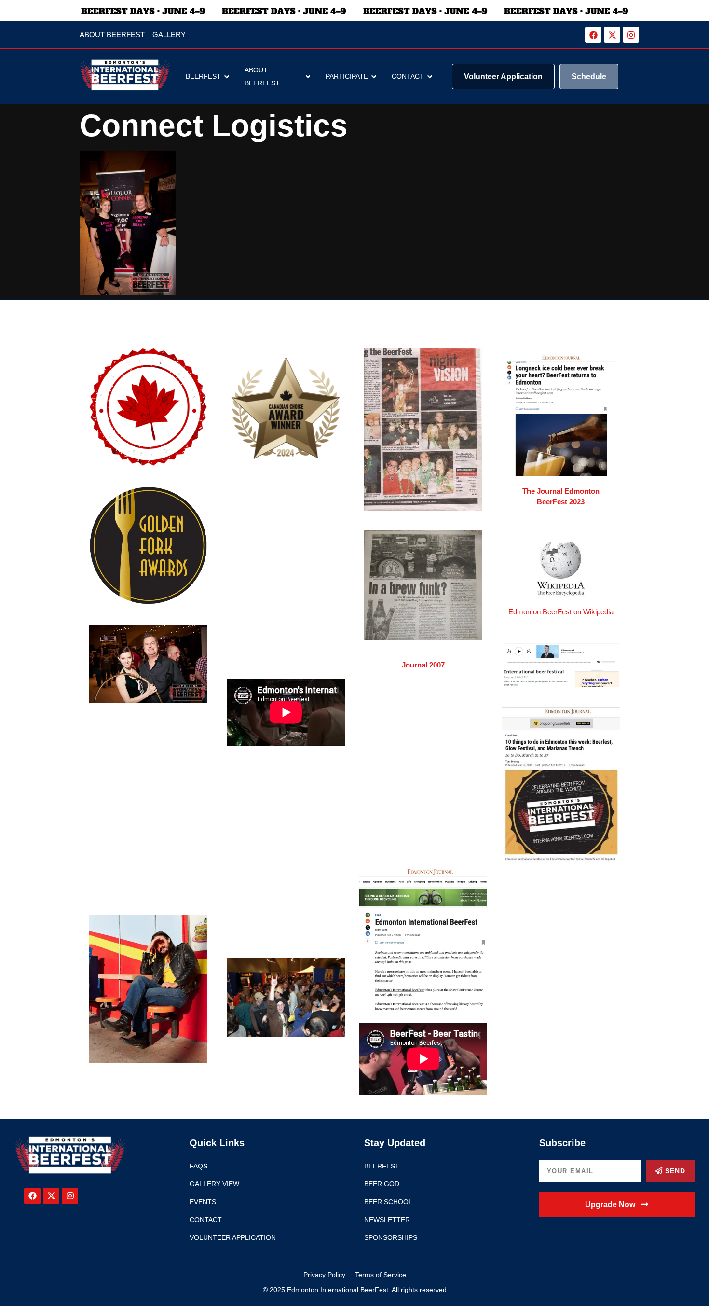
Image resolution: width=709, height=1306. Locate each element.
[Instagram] (631, 35)
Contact (408, 76)
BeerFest (203, 76)
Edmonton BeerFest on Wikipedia (561, 612)
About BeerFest (262, 76)
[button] (617, 1204)
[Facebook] (593, 35)
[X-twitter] (612, 35)
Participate (347, 76)
